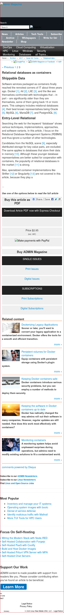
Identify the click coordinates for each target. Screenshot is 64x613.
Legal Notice (27, 603)
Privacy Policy (26, 606)
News (5, 34)
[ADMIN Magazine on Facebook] (41, 61)
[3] (35, 91)
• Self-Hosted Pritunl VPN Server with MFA (24, 552)
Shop (23, 41)
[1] (17, 91)
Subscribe (56, 34)
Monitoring (9, 54)
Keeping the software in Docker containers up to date (39, 407)
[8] (55, 112)
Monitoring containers (34, 440)
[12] (12, 173)
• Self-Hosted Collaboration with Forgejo (22, 541)
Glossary (6, 611)
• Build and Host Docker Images (18, 548)
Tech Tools (37, 34)
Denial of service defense (21, 511)
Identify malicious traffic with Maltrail (27, 514)
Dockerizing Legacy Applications (40, 324)
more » (58, 344)
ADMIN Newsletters (27, 476)
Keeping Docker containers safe (39, 378)
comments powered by (19, 467)
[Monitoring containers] (11, 444)
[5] (3, 112)
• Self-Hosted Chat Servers (15, 556)
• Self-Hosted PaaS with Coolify (17, 545)
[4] (3, 109)
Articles (19, 34)
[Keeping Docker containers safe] (11, 382)
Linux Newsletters (26, 479)
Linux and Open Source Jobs (19, 483)
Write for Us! (50, 37)
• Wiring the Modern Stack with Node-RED (23, 538)
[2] (25, 91)
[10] (17, 154)
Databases (25, 54)
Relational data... (49, 58)
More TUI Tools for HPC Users (24, 518)
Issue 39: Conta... (33, 58)
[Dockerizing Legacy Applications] (11, 327)
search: (3, 22)
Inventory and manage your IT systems (29, 503)
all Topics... (41, 54)
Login (60, 61)
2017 (21, 58)
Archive (10, 37)
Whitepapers (29, 37)
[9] (43, 143)
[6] (16, 112)
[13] (32, 173)
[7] (31, 112)
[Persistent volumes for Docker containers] (11, 355)
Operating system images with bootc (27, 507)
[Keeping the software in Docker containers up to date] (11, 409)
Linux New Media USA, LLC (41, 611)
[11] (17, 164)
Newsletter (7, 41)
